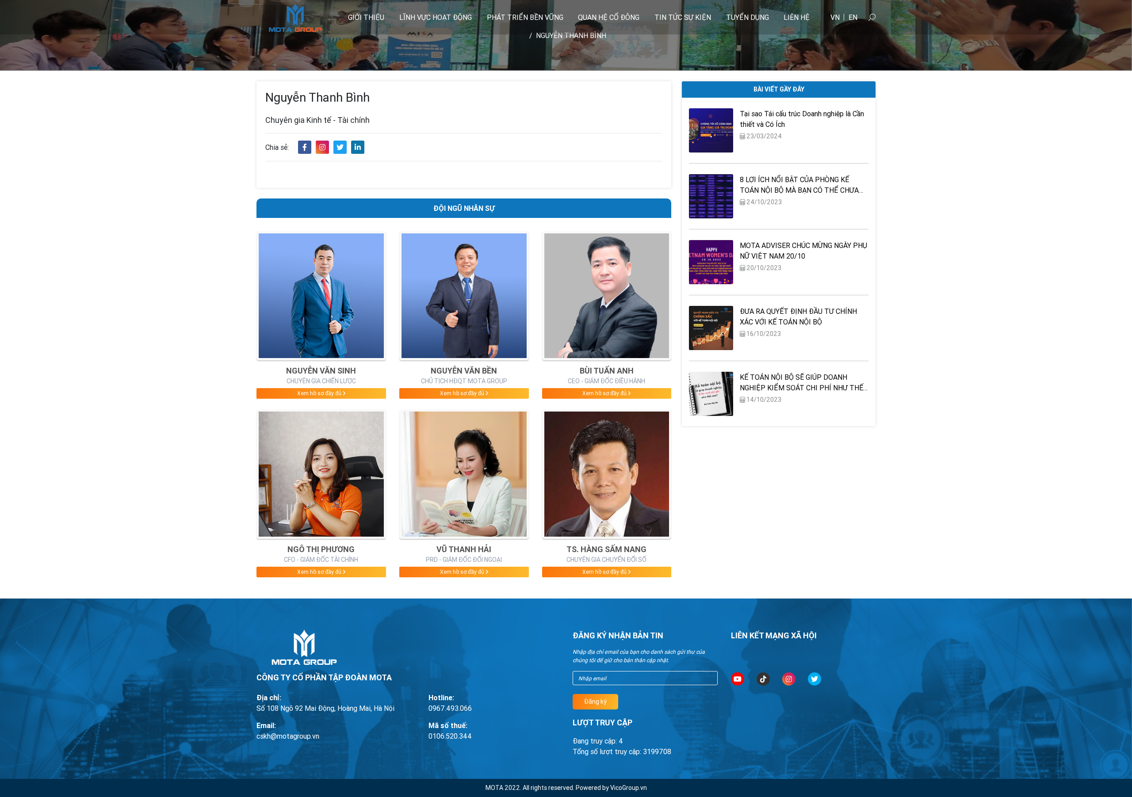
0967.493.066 (450, 708)
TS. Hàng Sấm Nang (606, 549)
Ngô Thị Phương (321, 549)
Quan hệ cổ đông (608, 17)
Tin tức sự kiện (682, 17)
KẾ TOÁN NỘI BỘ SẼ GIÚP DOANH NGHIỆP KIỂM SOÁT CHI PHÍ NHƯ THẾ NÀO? (801, 383)
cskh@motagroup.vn (287, 736)
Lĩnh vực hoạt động (435, 17)
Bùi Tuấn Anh (607, 371)
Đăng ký (595, 701)
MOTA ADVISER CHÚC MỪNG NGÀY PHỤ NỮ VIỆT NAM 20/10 (803, 250)
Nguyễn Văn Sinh (321, 371)
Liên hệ (797, 17)
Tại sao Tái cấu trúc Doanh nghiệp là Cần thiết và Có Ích (802, 119)
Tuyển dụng (747, 17)
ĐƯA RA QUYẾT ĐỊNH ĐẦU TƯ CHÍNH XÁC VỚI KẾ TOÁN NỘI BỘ (798, 316)
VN (835, 17)
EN (853, 17)
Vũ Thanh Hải (463, 549)
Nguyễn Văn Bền (464, 371)
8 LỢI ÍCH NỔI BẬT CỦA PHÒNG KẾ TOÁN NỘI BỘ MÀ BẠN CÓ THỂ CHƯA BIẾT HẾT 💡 (799, 185)
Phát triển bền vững (525, 17)
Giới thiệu (366, 17)
